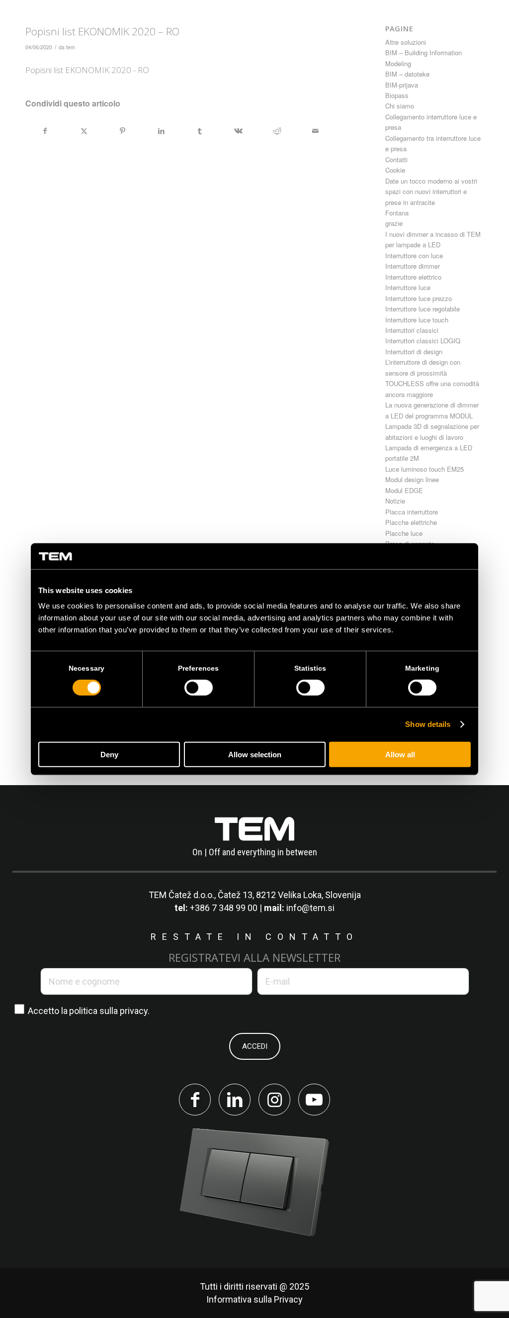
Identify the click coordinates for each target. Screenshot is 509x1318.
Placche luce (404, 533)
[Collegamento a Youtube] (314, 1099)
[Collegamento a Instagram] (274, 1099)
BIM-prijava (401, 85)
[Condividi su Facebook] (45, 131)
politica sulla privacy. (109, 1011)
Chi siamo (399, 105)
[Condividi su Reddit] (277, 131)
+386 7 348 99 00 (223, 908)
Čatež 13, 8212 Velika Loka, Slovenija (289, 895)
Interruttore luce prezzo (418, 298)
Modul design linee (412, 479)
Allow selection (254, 754)
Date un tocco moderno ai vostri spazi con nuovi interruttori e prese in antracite (431, 191)
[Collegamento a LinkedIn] (235, 1099)
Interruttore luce (407, 287)
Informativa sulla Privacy (254, 1299)
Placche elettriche (411, 522)
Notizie (395, 501)
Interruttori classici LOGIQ (422, 340)
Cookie (395, 170)
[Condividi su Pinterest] (122, 131)
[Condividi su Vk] (238, 131)
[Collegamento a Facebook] (195, 1099)
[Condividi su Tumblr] (200, 131)
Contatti (396, 159)
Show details (427, 724)
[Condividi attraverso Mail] (315, 131)
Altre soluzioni (405, 42)
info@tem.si (310, 908)
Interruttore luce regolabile (422, 308)
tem (70, 47)
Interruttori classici (411, 330)
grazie (394, 223)
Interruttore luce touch (416, 319)
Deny (109, 754)
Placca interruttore (411, 511)
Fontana (397, 212)
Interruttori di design (413, 351)
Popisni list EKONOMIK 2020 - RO (87, 70)
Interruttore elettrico (413, 277)
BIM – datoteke (407, 74)
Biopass (397, 95)
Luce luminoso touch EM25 (424, 469)
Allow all (400, 754)
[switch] (198, 688)
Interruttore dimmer (412, 266)
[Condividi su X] (84, 131)
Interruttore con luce (414, 255)
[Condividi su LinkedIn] (161, 131)
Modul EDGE (404, 490)
